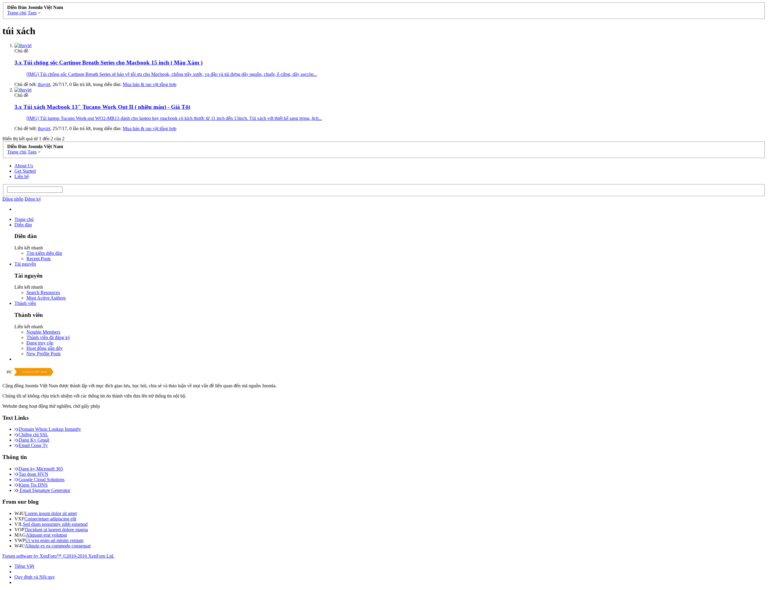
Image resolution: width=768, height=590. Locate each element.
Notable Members (43, 332)
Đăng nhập (12, 198)
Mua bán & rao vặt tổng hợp (149, 84)
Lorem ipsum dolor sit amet (51, 513)
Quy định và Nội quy (34, 577)
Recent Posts (38, 258)
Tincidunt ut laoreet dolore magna (56, 529)
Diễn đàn (23, 224)
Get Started (25, 171)
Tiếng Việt (24, 566)
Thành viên (25, 303)
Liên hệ (21, 176)
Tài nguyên (25, 264)
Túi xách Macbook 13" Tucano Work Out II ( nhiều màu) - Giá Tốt (102, 107)
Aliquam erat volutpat (46, 535)
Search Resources (43, 292)
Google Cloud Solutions (41, 479)
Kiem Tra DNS (33, 484)
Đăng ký (33, 198)
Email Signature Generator (44, 490)
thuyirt (44, 84)
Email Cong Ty (33, 445)
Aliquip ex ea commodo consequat (58, 545)
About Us (23, 165)
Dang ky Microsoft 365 (41, 468)
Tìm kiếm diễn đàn (44, 253)
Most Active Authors (46, 297)
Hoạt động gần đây (44, 348)
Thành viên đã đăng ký (48, 337)
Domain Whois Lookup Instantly (50, 429)
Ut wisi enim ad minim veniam (54, 540)
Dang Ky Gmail (34, 439)
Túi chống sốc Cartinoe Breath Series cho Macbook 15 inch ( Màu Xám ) (108, 62)
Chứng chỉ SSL (33, 434)
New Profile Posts (43, 353)
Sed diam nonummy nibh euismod (55, 524)
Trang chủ (24, 219)
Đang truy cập (39, 342)
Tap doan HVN (33, 474)
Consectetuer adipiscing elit (50, 518)
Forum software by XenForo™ (58, 556)
